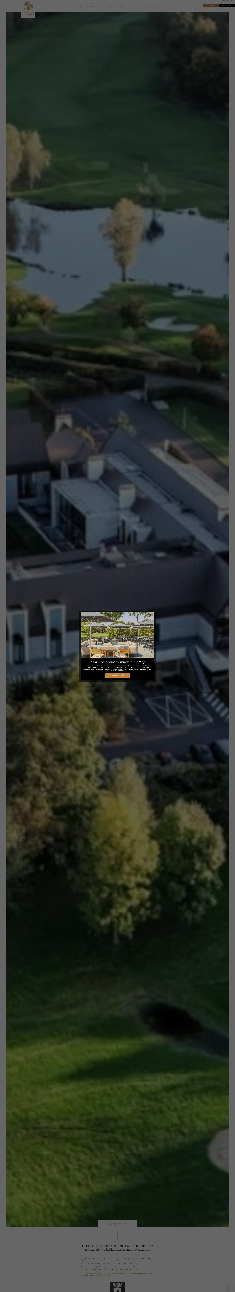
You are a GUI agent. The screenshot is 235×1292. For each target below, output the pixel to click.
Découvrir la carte (117, 675)
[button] (5, 1287)
